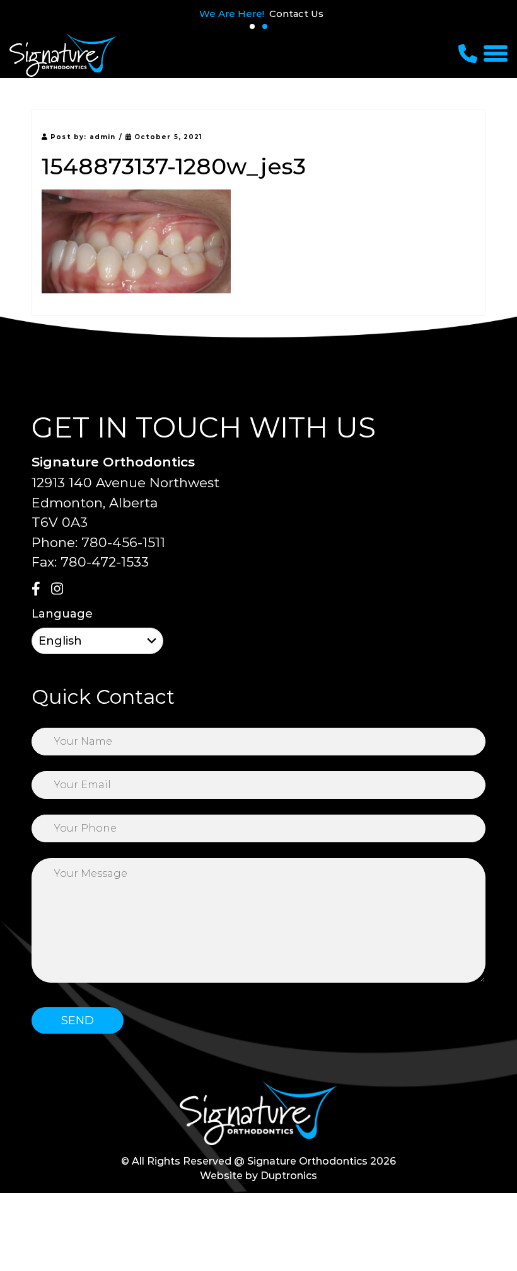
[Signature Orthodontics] (63, 54)
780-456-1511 (123, 542)
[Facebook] (40, 590)
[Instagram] (59, 590)
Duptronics (288, 1176)
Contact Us (296, 14)
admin (103, 137)
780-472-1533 (105, 562)
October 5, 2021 (167, 137)
